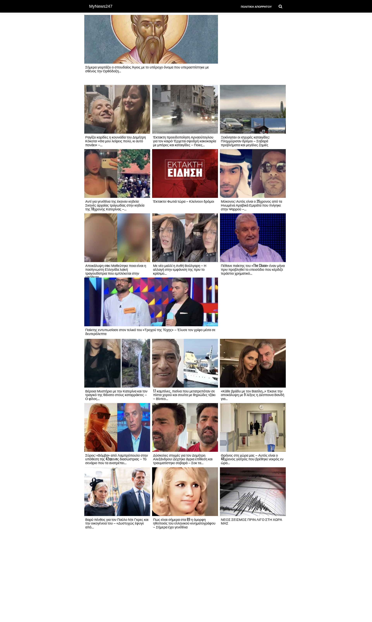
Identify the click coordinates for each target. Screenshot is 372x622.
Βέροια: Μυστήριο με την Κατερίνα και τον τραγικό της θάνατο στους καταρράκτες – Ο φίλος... (116, 394)
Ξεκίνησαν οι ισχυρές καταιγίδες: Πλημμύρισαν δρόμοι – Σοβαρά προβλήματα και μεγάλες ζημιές (245, 140)
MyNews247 (100, 6)
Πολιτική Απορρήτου (256, 6)
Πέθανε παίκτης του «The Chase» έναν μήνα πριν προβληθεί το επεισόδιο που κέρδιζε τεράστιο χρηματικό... (253, 269)
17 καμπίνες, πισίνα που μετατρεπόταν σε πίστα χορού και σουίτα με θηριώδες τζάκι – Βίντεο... (184, 394)
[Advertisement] (253, 50)
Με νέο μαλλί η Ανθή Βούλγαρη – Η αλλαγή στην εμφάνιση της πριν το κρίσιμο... (179, 269)
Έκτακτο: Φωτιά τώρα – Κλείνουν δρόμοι (183, 201)
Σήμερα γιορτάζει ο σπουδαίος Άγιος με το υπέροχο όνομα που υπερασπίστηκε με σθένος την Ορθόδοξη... (147, 68)
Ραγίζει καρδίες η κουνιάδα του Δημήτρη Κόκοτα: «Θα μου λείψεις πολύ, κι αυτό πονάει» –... (115, 140)
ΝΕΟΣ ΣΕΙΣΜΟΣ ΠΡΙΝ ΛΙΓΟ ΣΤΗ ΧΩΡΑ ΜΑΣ (251, 521)
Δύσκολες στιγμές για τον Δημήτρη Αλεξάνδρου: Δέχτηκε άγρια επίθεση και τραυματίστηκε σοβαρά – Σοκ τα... (183, 459)
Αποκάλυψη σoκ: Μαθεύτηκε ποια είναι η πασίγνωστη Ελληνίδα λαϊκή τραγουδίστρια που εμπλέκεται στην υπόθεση (115, 271)
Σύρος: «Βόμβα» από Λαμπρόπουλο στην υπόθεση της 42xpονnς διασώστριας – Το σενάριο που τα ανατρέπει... (116, 459)
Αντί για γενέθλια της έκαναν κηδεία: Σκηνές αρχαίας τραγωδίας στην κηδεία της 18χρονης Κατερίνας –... (114, 205)
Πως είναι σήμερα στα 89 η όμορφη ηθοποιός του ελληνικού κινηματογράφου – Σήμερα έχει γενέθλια (184, 523)
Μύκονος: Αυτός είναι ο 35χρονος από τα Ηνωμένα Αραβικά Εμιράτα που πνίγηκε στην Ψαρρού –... (251, 205)
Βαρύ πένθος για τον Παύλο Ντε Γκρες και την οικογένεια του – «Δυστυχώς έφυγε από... (116, 523)
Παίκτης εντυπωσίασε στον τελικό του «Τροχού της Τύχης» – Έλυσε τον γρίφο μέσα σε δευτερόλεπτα (150, 331)
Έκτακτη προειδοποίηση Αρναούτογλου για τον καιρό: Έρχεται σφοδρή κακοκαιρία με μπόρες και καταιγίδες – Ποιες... (184, 140)
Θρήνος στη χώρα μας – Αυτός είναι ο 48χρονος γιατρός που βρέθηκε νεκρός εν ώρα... (252, 459)
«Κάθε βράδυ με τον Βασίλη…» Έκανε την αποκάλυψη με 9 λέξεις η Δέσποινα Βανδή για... (252, 394)
